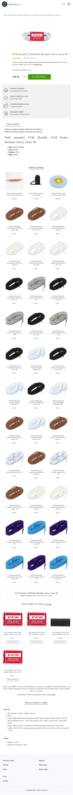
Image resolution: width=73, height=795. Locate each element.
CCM (21, 64)
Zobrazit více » (37, 64)
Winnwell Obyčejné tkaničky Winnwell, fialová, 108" (36, 576)
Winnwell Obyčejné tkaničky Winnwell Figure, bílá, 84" (58, 228)
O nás (5, 776)
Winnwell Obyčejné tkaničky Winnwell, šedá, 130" (58, 332)
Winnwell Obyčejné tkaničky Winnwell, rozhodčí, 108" (58, 402)
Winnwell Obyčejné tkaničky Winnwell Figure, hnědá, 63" (14, 437)
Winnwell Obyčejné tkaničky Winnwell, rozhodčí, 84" (36, 367)
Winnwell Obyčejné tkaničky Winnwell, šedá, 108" (14, 332)
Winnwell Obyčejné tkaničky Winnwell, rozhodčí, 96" (14, 402)
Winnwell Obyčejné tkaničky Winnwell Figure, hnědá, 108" (14, 228)
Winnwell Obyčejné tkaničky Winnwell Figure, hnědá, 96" (14, 507)
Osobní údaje (43, 769)
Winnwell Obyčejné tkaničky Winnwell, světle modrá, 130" (58, 576)
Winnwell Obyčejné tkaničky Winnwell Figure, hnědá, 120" (36, 228)
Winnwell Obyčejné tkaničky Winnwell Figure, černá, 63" (14, 297)
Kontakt (5, 781)
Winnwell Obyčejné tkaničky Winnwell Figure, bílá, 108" (36, 263)
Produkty (10, 15)
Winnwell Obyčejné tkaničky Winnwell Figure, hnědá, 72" (58, 437)
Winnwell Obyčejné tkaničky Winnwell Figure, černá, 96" (14, 367)
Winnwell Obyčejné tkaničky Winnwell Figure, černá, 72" (58, 297)
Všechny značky (8, 760)
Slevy (5, 769)
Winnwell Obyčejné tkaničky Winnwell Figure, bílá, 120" (58, 263)
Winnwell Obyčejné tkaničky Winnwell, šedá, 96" (36, 297)
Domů (5, 15)
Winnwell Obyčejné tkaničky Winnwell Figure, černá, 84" (36, 332)
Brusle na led (27, 15)
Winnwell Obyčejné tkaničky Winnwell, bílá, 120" (58, 472)
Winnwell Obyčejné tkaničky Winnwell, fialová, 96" (58, 542)
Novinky (5, 765)
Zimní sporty (20, 15)
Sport (14, 15)
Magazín (42, 760)
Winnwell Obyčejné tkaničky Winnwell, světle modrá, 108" (14, 576)
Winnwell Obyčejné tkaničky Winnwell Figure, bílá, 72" (58, 507)
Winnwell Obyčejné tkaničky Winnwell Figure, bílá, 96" (14, 263)
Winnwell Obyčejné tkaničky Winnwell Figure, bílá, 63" (36, 507)
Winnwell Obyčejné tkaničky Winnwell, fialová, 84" (14, 542)
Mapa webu (43, 765)
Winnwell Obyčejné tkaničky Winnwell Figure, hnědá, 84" (36, 472)
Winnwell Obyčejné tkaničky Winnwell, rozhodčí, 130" (36, 437)
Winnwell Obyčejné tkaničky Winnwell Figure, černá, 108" (58, 367)
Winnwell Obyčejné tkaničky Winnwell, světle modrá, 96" (36, 542)
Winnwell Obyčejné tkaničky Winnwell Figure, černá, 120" (36, 402)
